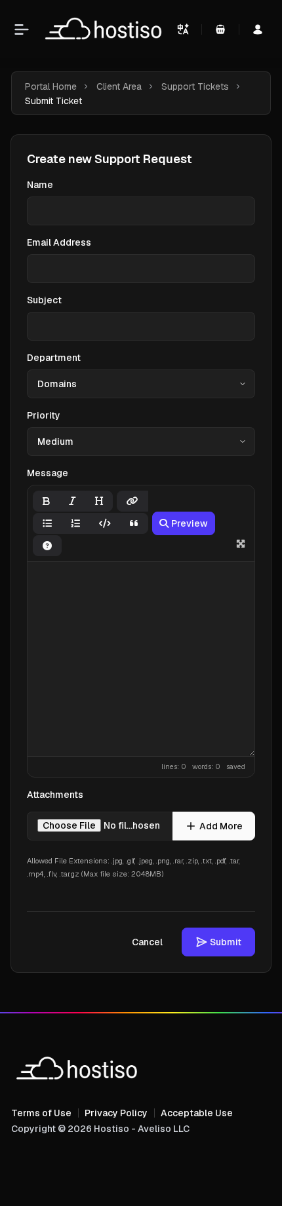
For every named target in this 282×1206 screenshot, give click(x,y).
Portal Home (51, 86)
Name (40, 185)
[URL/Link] (132, 501)
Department (54, 358)
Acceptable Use (197, 1113)
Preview (189, 523)
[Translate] (183, 29)
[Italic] (72, 501)
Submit (225, 942)
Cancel (147, 942)
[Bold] (46, 501)
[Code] (105, 523)
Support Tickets (195, 86)
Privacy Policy (116, 1113)
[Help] (47, 545)
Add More (221, 826)
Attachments (55, 795)
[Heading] (99, 501)
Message (47, 473)
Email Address (59, 242)
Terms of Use (41, 1113)
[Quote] (134, 523)
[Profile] (258, 29)
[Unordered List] (47, 523)
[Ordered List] (75, 523)
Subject (44, 300)
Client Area (119, 86)
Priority (43, 415)
